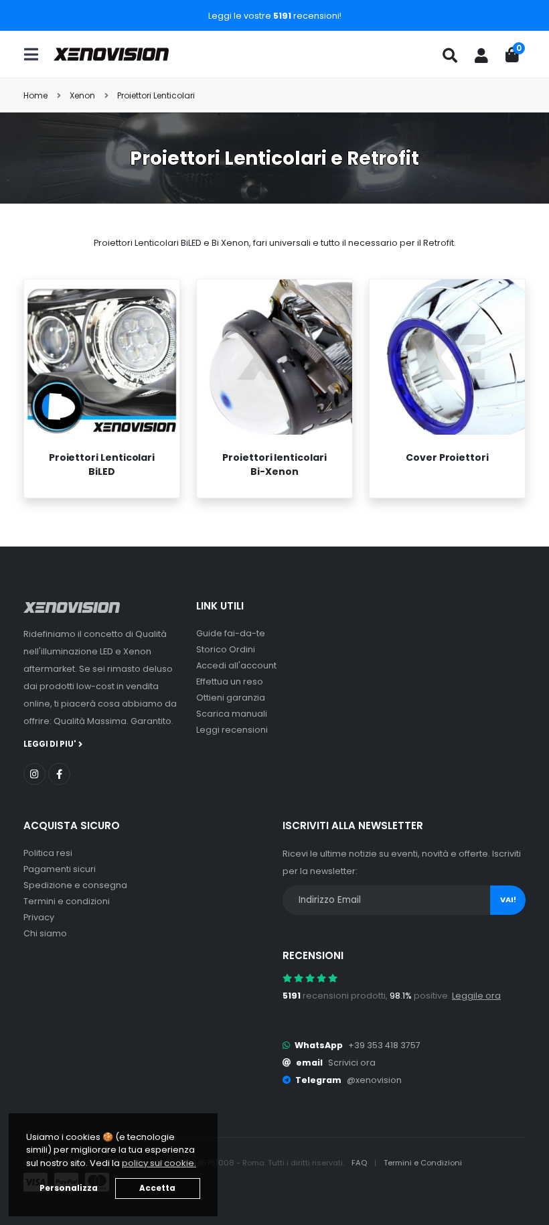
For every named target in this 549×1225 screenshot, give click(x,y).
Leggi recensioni (232, 729)
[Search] (450, 55)
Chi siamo (45, 933)
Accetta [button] (157, 1188)
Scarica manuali (231, 713)
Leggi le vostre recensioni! (274, 15)
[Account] (481, 55)
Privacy (38, 917)
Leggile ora (476, 995)
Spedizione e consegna (75, 885)
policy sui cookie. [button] (159, 1163)
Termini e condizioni (66, 901)
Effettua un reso (229, 681)
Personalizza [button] (69, 1188)
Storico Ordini (225, 649)
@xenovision (374, 1080)
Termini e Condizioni (423, 1162)
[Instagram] (34, 774)
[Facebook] (59, 774)
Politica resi (47, 853)
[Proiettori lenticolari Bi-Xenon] (274, 357)
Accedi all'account (236, 665)
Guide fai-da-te (230, 633)
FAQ (360, 1162)
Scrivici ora (352, 1062)
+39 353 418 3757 (384, 1045)
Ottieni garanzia (230, 697)
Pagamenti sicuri (59, 869)
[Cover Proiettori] (447, 357)
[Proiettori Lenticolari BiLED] (101, 357)
